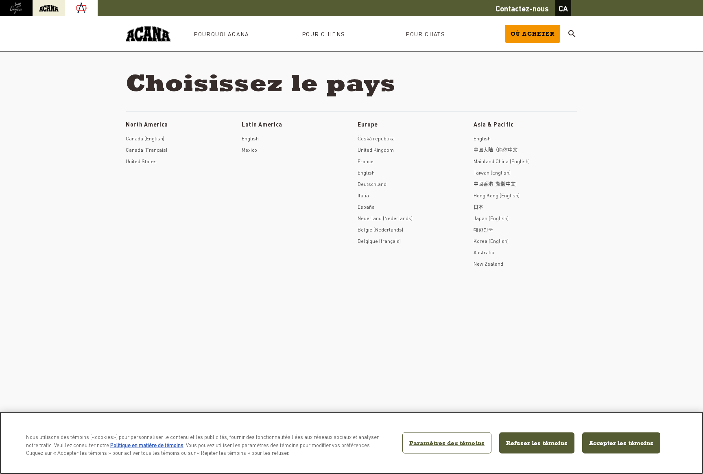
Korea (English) (491, 241)
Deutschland (372, 184)
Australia (484, 252)
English (250, 138)
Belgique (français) (379, 241)
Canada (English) (145, 138)
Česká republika (376, 138)
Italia (363, 195)
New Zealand (488, 264)
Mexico (249, 150)
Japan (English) (491, 218)
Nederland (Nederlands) (385, 218)
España (366, 207)
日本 (478, 207)
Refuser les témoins (537, 442)
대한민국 (483, 230)
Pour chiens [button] (323, 33)
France (365, 161)
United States (141, 161)
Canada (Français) (146, 150)
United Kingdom (376, 150)
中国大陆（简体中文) (496, 150)
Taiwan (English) (492, 173)
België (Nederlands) (380, 230)
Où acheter (533, 34)
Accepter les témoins (621, 442)
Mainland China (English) (502, 161)
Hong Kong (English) (497, 195)
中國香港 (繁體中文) (495, 184)
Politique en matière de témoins (146, 444)
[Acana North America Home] (148, 34)
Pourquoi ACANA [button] (221, 33)
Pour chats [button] (425, 33)
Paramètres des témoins (447, 442)
